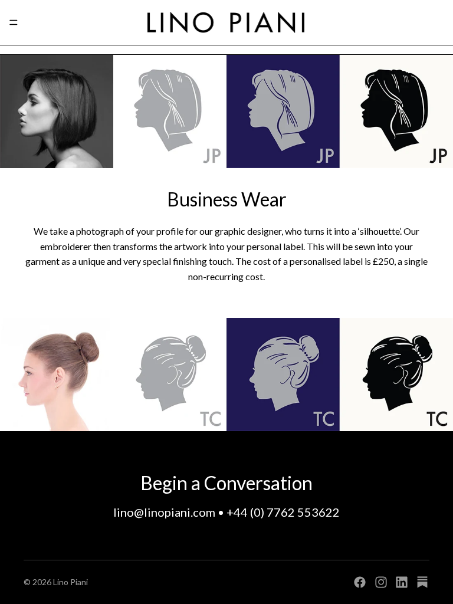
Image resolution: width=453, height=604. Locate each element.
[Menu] (13, 22)
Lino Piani (70, 582)
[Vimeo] (422, 582)
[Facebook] (360, 582)
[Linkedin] (402, 582)
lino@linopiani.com (164, 512)
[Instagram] (381, 582)
